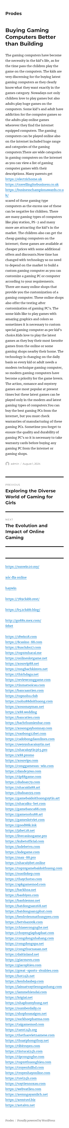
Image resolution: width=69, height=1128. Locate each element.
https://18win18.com (21, 637)
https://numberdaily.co (23, 1008)
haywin (10, 588)
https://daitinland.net (22, 954)
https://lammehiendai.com (26, 992)
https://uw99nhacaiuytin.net (27, 744)
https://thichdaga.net (22, 674)
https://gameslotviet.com (25, 820)
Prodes (13, 13)
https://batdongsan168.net (26, 906)
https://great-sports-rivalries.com (31, 970)
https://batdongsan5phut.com (28, 911)
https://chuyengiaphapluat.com (29, 933)
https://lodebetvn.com (22, 847)
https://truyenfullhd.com (24, 1067)
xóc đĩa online (16, 577)
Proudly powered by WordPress (36, 1120)
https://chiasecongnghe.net (26, 927)
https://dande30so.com (23, 771)
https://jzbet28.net (20, 830)
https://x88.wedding (21, 712)
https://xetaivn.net (20, 1105)
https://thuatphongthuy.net (27, 1040)
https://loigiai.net (19, 997)
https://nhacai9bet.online (25, 863)
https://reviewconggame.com (28, 680)
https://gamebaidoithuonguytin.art (32, 798)
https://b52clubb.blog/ (22, 610)
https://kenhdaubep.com (24, 981)
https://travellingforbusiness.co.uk (32, 184)
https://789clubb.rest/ (22, 599)
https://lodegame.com (22, 852)
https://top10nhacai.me (23, 653)
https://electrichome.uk (23, 179)
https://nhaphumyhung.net (26, 1003)
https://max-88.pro (20, 857)
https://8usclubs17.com (23, 647)
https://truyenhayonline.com (27, 1073)
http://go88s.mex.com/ (23, 620)
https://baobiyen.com (22, 895)
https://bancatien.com (22, 717)
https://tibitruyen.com (22, 1046)
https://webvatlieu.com (23, 1089)
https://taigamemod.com (24, 1024)
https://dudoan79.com (22, 782)
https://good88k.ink (21, 825)
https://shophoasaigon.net (26, 1013)
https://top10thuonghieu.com (28, 1062)
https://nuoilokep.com (22, 873)
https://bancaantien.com (24, 690)
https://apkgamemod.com (25, 884)
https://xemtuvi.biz (20, 1100)
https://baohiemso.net (22, 900)
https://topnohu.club (21, 696)
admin (15, 463)
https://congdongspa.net (24, 943)
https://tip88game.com (23, 777)
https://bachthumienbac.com (27, 723)
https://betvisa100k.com (24, 922)
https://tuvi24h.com (21, 1078)
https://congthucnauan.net (26, 949)
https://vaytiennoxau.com (25, 1083)
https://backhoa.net (20, 890)
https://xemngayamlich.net (26, 1094)
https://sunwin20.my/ (22, 567)
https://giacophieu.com (23, 965)
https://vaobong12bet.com (25, 733)
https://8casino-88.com (23, 642)
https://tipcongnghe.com (24, 1057)
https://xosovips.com (21, 760)
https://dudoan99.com (22, 793)
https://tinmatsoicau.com (25, 685)
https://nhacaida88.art (22, 787)
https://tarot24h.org (21, 1030)
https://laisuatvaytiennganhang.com (33, 987)
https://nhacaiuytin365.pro (26, 750)
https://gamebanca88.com (25, 809)
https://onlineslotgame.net (26, 658)
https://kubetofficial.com (24, 841)
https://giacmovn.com (22, 960)
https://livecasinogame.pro (26, 836)
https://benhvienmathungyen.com (32, 917)
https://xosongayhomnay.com (28, 728)
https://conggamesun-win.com (29, 766)
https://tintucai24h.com (24, 1051)
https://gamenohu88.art (24, 814)
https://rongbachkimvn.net (26, 669)
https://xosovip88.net (22, 663)
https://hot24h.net (20, 976)
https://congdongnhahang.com (29, 938)
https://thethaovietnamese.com (30, 1035)
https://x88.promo (19, 755)
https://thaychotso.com (23, 879)
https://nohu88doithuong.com (29, 701)
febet (9, 626)
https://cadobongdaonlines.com (30, 739)
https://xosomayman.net (24, 707)
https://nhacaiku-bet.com (25, 803)
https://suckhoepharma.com (27, 1019)
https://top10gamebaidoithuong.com (33, 868)
